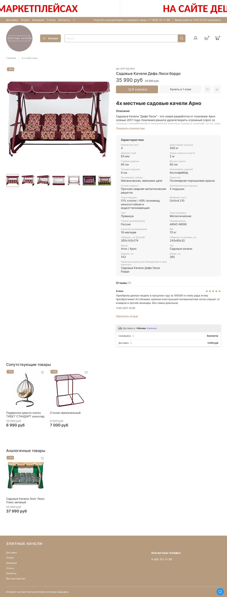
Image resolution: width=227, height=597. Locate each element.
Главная (11, 58)
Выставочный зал (15, 578)
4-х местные (29, 58)
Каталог (53, 38)
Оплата (25, 19)
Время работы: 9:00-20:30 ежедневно (198, 19)
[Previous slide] (11, 119)
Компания (38, 19)
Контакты (64, 19)
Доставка (12, 19)
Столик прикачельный (65, 412)
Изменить (152, 328)
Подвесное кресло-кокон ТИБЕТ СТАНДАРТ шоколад (25, 414)
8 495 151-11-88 (161, 559)
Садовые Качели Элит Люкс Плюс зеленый (25, 500)
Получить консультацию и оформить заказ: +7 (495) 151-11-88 (132, 19)
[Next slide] (106, 119)
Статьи (51, 19)
